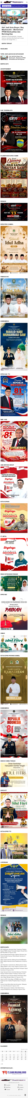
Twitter (21, 1085)
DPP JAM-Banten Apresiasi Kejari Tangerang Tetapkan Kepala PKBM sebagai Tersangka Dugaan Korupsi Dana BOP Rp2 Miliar (14, 951)
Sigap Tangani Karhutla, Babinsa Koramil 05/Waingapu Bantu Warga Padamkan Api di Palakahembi (13, 960)
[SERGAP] (14, 2)
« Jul (2, 1064)
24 (2, 1059)
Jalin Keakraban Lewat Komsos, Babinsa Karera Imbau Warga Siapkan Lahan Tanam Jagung (14, 965)
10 (2, 1056)
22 (21, 1057)
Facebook (8, 1085)
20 (14, 1057)
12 (10, 1056)
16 (25, 1056)
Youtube (8, 1089)
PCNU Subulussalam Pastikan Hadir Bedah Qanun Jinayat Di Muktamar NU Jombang (12, 988)
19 (10, 1057)
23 (25, 1057)
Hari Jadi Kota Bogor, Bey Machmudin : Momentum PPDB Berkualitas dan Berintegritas (13, 30)
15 (21, 1056)
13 (14, 1056)
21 (17, 1057)
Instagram (21, 1087)
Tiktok (21, 1089)
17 (2, 1057)
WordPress (8, 1087)
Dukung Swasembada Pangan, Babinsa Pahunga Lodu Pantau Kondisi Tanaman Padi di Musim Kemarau (14, 955)
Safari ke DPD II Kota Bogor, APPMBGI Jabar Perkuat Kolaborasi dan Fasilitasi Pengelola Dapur (13, 979)
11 (6, 1056)
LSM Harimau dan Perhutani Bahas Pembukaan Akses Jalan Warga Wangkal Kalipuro (13, 976)
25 (6, 1059)
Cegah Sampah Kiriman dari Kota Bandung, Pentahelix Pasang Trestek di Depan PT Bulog (13, 972)
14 (17, 1056)
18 (6, 1057)
